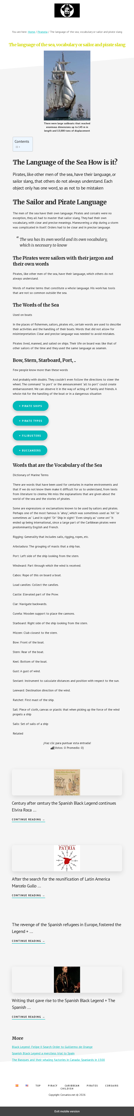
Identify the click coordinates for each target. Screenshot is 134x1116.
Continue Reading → (28, 820)
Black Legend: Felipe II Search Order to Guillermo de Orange (52, 1047)
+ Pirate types (30, 420)
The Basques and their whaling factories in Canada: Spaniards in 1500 (58, 1060)
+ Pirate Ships (30, 406)
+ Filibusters (30, 435)
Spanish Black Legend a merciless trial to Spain (43, 1053)
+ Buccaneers (30, 450)
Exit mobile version (67, 1111)
